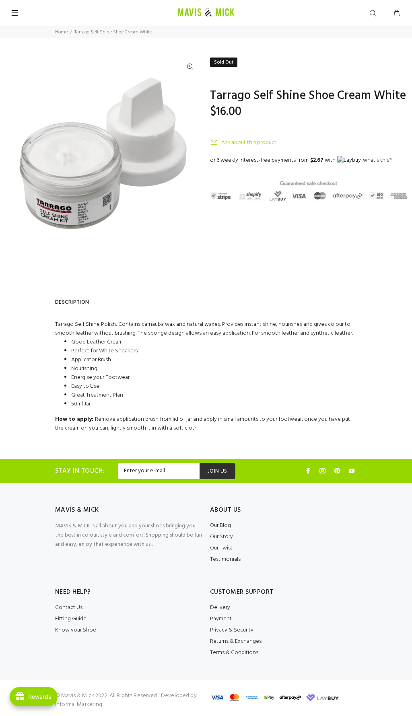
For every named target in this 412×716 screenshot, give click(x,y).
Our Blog (220, 525)
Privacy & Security (231, 630)
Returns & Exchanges (236, 641)
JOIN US (217, 471)
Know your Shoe (75, 630)
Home (61, 32)
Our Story (221, 536)
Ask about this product (248, 142)
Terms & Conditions (234, 652)
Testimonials (225, 559)
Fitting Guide (71, 618)
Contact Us (68, 607)
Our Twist (221, 548)
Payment (221, 618)
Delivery (220, 607)
